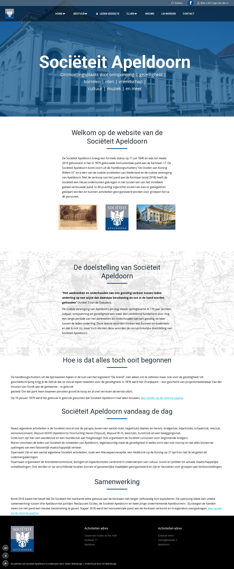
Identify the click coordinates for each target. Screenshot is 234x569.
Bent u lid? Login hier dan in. (215, 3)
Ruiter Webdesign (73, 563)
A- (5, 563)
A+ (5, 548)
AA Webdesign (109, 563)
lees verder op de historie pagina (162, 398)
